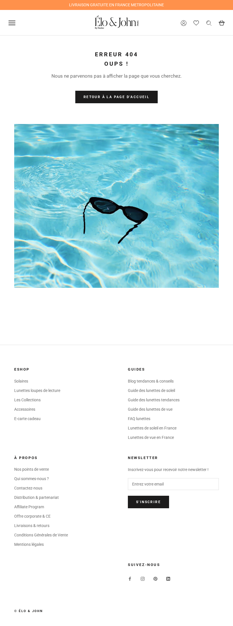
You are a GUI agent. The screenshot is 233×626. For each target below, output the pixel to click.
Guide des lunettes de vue (150, 409)
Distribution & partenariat (36, 497)
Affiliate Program (29, 507)
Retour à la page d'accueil (116, 97)
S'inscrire (148, 502)
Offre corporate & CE (32, 516)
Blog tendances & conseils (151, 381)
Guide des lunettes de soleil (151, 390)
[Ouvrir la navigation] (12, 22)
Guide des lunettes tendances (154, 400)
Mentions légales (29, 544)
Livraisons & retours (31, 525)
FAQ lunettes (139, 418)
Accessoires (24, 409)
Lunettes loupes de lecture (37, 390)
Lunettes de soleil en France (152, 428)
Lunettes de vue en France (151, 437)
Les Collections (27, 400)
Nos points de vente (31, 469)
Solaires (21, 381)
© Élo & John (28, 611)
